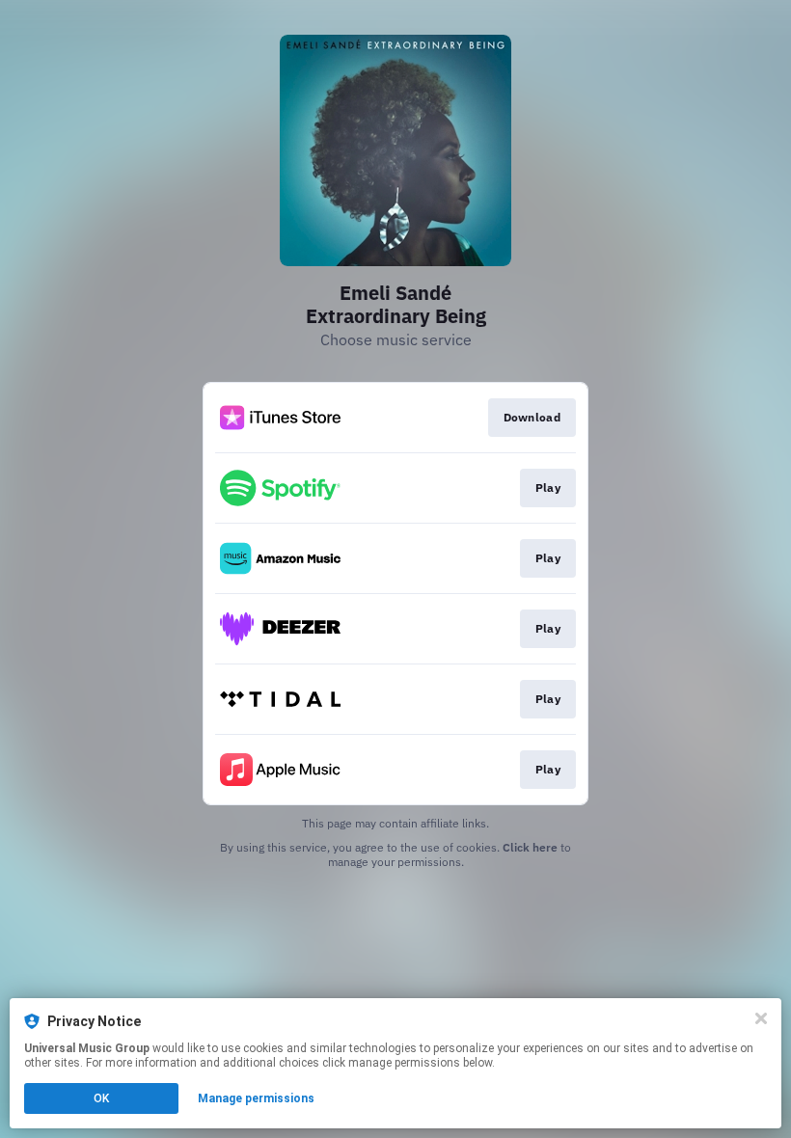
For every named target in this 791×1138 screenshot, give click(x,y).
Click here (530, 847)
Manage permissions (256, 1098)
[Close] (761, 1018)
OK (101, 1098)
